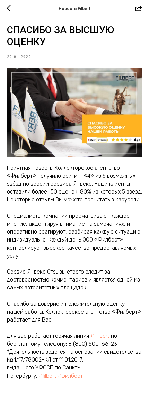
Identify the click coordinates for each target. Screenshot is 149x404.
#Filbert (99, 336)
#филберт (70, 376)
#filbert (47, 376)
